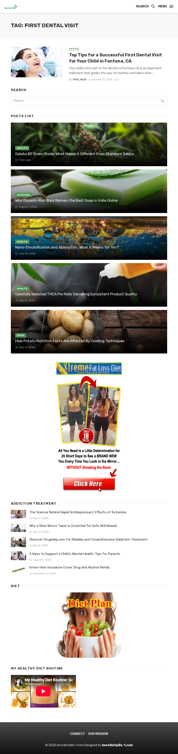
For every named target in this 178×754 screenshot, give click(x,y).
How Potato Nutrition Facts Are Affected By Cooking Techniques (70, 341)
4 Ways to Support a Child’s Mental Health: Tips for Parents (74, 554)
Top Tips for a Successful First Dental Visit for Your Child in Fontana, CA (115, 58)
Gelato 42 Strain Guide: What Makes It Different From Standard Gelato (74, 154)
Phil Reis (80, 79)
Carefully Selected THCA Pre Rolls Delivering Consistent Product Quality (76, 294)
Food (20, 335)
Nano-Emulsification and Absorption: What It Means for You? (67, 247)
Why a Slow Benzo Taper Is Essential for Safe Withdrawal (73, 526)
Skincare (23, 195)
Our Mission (98, 734)
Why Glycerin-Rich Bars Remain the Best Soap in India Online (66, 200)
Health (22, 148)
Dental (74, 48)
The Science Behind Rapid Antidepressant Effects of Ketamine (77, 512)
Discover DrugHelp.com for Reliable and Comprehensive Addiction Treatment (88, 539)
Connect (77, 734)
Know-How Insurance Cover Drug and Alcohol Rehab (69, 567)
